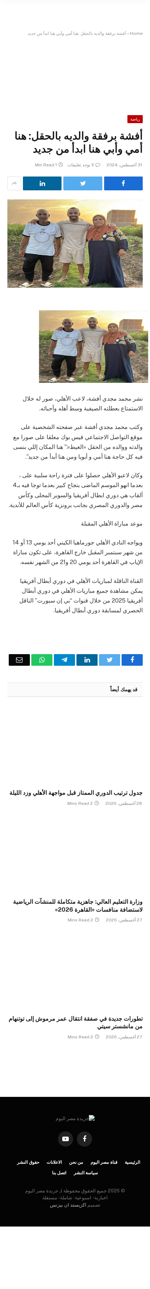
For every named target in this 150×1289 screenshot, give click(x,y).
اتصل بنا (59, 1172)
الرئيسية (132, 1162)
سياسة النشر (86, 1172)
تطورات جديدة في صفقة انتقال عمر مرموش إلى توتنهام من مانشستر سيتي (76, 1022)
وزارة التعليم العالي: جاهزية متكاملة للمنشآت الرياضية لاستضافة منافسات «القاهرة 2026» (78, 905)
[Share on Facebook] (123, 183)
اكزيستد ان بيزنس (68, 1205)
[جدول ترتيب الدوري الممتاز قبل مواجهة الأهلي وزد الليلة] (75, 745)
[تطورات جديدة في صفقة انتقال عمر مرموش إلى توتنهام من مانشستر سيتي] (75, 971)
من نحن (76, 1162)
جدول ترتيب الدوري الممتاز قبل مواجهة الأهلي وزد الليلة (76, 792)
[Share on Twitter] (82, 183)
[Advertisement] (75, 70)
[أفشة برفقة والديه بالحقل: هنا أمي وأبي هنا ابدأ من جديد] (75, 243)
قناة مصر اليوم (104, 1162)
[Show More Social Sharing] (14, 183)
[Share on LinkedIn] (42, 183)
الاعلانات (54, 1162)
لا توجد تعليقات (80, 164)
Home (136, 33)
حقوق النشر (28, 1162)
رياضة (135, 119)
